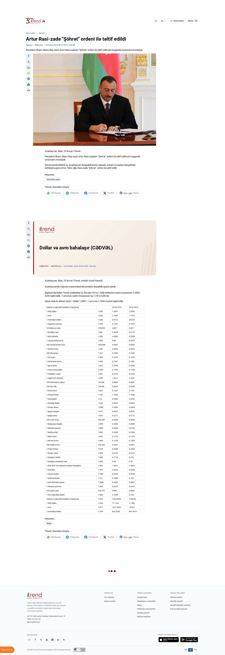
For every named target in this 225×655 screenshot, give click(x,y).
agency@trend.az (33, 622)
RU (195, 650)
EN (186, 650)
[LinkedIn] (58, 639)
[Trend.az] (35, 21)
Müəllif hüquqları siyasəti (180, 605)
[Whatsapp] (29, 639)
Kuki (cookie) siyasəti (178, 609)
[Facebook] (35, 639)
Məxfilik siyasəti (176, 601)
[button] (28, 56)
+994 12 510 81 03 (33, 619)
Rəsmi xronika (109, 601)
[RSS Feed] (63, 639)
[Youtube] (46, 639)
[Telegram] (52, 639)
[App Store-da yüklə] (168, 639)
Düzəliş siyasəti (143, 613)
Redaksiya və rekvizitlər (146, 601)
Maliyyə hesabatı (144, 617)
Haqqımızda (142, 597)
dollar (49, 523)
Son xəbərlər (109, 597)
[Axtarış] (155, 20)
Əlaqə (139, 605)
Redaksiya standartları (146, 609)
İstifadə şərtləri (176, 597)
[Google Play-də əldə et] (189, 639)
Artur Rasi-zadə (53, 179)
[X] (41, 639)
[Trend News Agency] (34, 595)
